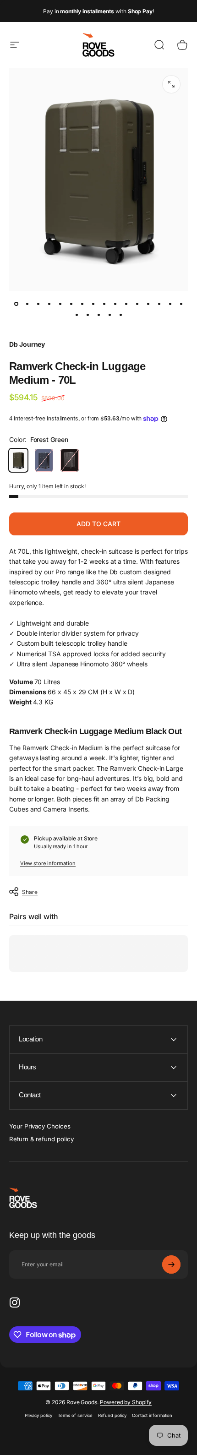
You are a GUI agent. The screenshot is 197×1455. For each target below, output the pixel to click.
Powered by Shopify (126, 1402)
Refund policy (112, 1415)
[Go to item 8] (93, 303)
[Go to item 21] (120, 314)
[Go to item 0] (16, 303)
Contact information (152, 1415)
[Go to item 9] (103, 303)
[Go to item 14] (158, 303)
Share (30, 891)
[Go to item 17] (76, 314)
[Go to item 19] (98, 314)
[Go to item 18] (87, 314)
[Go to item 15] (169, 303)
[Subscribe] (171, 1264)
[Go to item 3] (38, 303)
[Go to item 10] (114, 303)
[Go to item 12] (136, 303)
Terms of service (75, 1415)
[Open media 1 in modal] (171, 84)
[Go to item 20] (109, 314)
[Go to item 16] (180, 303)
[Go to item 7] (82, 303)
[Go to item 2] (27, 303)
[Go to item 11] (125, 303)
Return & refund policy (41, 1139)
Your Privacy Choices (40, 1126)
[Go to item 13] (147, 303)
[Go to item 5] (60, 303)
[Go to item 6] (71, 303)
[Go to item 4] (49, 303)
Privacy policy (38, 1415)
